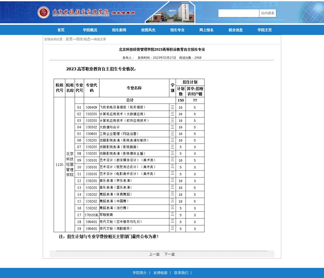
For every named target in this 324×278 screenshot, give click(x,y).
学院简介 (140, 273)
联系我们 (181, 273)
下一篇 (169, 254)
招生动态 (83, 38)
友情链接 (160, 273)
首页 (69, 38)
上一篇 (154, 254)
